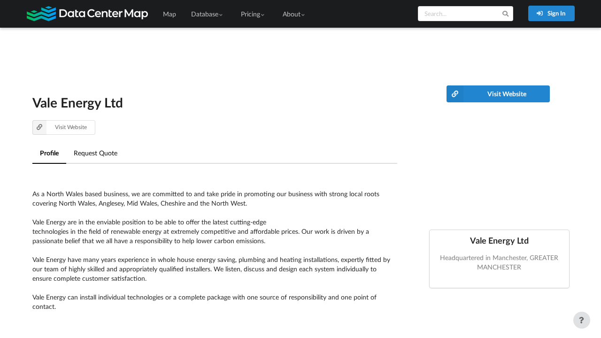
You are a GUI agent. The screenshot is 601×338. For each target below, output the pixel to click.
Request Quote (95, 153)
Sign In (555, 13)
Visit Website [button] (71, 127)
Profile (49, 153)
